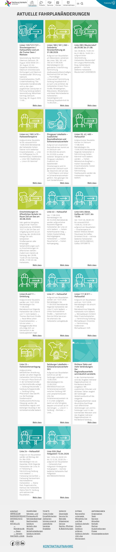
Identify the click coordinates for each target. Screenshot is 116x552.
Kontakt (95, 523)
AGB (12, 521)
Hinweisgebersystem (100, 533)
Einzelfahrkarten (50, 516)
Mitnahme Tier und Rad (81, 519)
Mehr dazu (37, 105)
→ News (17, 531)
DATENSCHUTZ (16, 518)
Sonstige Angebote (47, 527)
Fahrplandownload (34, 518)
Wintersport (80, 538)
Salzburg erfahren (78, 529)
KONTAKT (14, 511)
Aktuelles (95, 521)
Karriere (95, 518)
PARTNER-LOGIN (17, 536)
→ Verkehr (18, 533)
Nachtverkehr (32, 521)
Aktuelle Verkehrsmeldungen (35, 529)
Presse (94, 531)
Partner (95, 526)
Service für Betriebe (63, 517)
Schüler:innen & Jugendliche (49, 522)
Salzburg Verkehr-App (32, 524)
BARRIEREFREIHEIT (18, 516)
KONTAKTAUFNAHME (58, 546)
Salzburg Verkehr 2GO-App (82, 534)
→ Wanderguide (19, 527)
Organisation (97, 513)
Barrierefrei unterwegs (80, 514)
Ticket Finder (48, 513)
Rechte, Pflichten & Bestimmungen (66, 527)
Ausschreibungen (99, 528)
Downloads (63, 513)
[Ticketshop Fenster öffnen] (107, 3)
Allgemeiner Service (64, 522)
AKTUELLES (15, 523)
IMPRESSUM (15, 513)
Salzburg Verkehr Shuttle (34, 534)
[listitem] (58, 255)
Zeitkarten (47, 518)
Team (94, 516)
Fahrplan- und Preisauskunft (32, 514)
